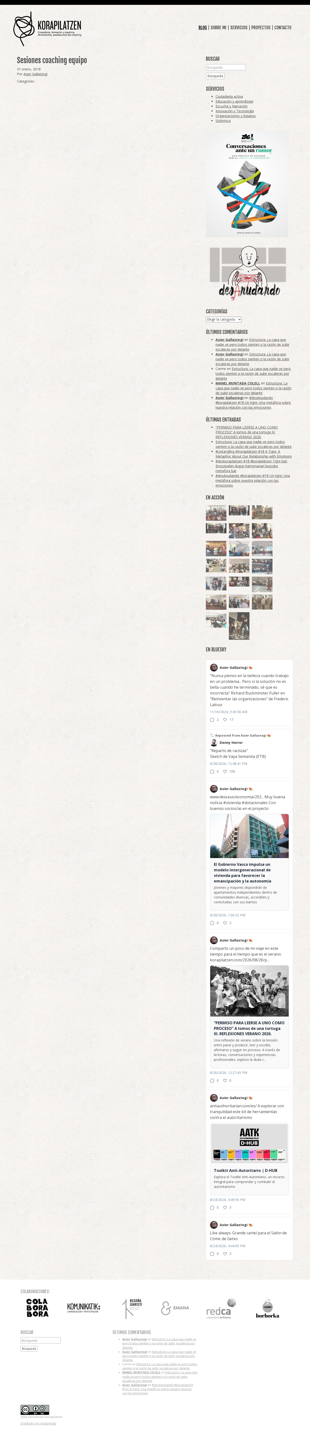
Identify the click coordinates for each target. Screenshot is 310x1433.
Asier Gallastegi (35, 74)
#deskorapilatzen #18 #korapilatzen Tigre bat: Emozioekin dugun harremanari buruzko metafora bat (251, 466)
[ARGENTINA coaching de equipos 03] (216, 565)
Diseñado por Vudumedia (38, 1423)
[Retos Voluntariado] (262, 548)
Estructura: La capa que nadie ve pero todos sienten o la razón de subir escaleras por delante (252, 344)
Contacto (282, 27)
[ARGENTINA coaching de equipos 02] (262, 602)
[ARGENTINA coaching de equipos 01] (262, 512)
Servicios (239, 27)
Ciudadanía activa (229, 96)
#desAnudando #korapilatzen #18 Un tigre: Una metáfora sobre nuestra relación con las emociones (253, 402)
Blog (203, 27)
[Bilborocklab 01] (262, 566)
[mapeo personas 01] (216, 528)
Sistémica (223, 120)
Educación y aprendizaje (234, 101)
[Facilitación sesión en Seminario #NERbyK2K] (239, 582)
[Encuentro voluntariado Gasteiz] (239, 548)
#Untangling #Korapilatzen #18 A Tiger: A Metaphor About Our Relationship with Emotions (254, 454)
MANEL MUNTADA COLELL (238, 383)
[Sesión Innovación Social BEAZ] (216, 583)
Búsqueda (215, 76)
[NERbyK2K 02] (262, 531)
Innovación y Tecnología (235, 111)
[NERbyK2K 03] (239, 531)
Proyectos (261, 27)
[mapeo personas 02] (239, 510)
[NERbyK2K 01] (239, 626)
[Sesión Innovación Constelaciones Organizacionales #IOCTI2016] (216, 513)
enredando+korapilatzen (47, 28)
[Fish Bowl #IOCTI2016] (216, 548)
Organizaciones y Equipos (236, 115)
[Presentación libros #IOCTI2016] (216, 602)
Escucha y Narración (232, 106)
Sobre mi (218, 27)
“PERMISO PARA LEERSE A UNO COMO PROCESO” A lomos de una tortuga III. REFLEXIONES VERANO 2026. (247, 432)
